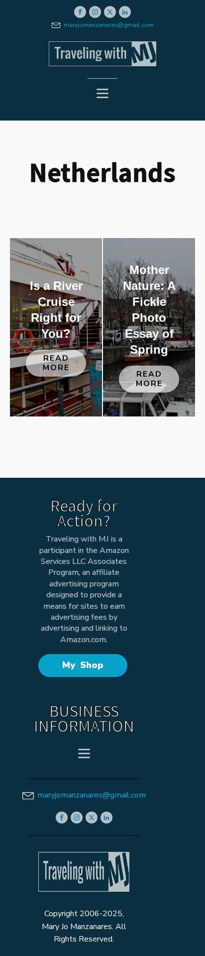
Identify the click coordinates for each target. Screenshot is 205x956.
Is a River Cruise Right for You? (56, 309)
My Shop (82, 665)
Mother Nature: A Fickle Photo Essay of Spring (149, 309)
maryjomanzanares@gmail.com (109, 25)
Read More (56, 363)
